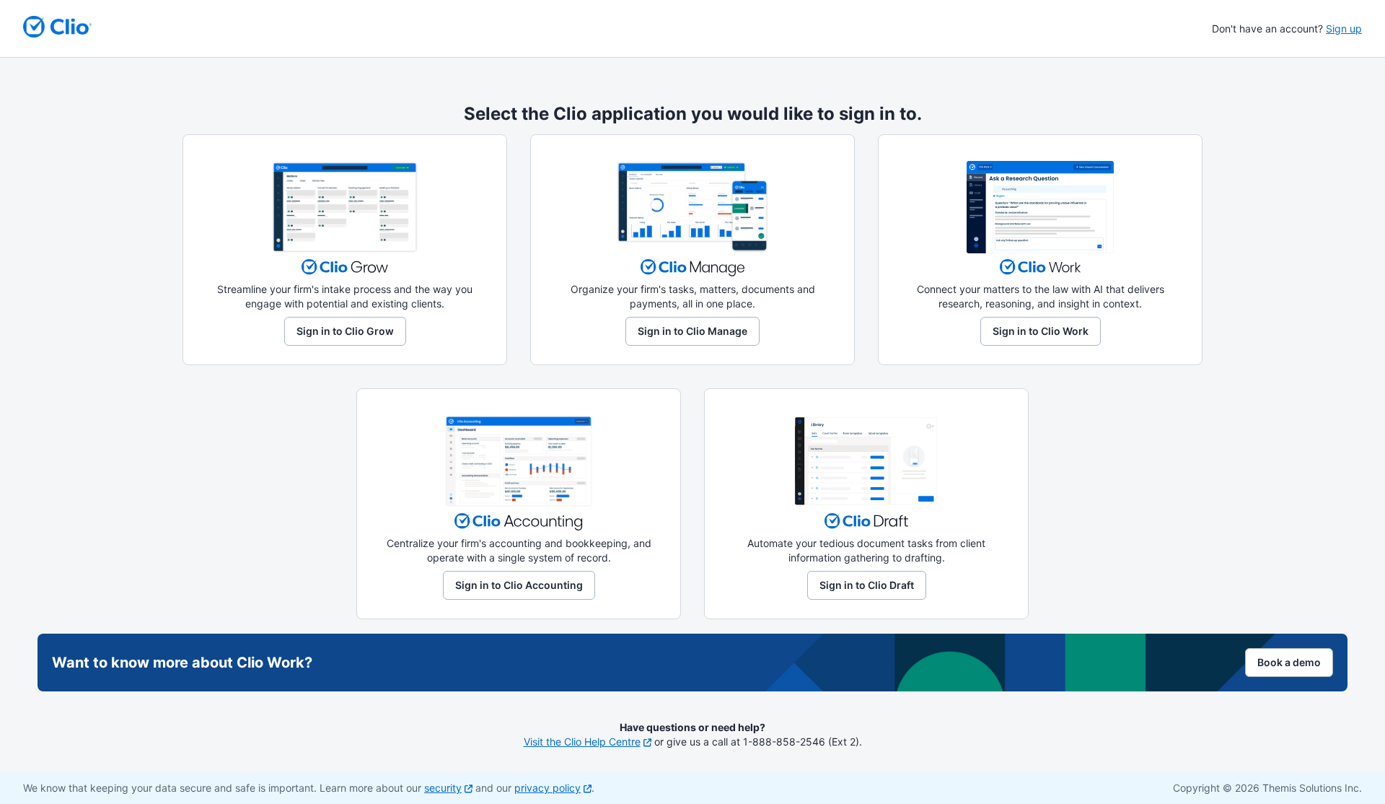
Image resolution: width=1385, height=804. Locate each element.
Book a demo (1289, 662)
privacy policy (547, 788)
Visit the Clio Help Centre (582, 741)
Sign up (1344, 28)
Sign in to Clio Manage (692, 331)
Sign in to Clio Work (1041, 331)
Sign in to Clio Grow (345, 331)
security (443, 788)
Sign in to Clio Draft (866, 585)
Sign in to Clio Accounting (519, 585)
